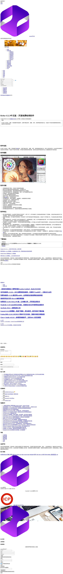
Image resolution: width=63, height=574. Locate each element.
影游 (16, 454)
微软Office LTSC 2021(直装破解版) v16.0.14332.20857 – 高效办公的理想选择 (19, 424)
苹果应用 (11, 54)
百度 (4, 71)
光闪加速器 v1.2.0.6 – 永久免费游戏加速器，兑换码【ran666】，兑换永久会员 (25, 292)
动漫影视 (9, 64)
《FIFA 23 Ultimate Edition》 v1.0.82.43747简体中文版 (15, 385)
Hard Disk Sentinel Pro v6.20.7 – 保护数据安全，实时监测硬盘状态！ (17, 423)
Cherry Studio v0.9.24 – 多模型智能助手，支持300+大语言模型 (20, 317)
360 (3, 77)
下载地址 (3, 246)
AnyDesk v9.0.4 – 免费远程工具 (10, 308)
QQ (1, 366)
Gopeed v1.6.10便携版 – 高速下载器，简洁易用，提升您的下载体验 (22, 311)
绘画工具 (5, 286)
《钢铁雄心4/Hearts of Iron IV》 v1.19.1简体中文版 (14, 376)
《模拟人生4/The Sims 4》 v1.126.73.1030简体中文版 (14, 382)
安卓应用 (11, 53)
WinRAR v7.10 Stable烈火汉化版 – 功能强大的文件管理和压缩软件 (22, 305)
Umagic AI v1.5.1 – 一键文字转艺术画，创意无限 (10, 249)
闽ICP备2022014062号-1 (19, 505)
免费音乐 (5, 92)
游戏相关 (11, 55)
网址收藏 (5, 436)
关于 (8, 68)
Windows (11, 59)
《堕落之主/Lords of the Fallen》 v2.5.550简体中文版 (14, 384)
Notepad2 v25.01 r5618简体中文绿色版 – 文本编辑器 (14, 429)
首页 (8, 49)
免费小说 (40, 454)
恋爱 (37, 454)
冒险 (11, 454)
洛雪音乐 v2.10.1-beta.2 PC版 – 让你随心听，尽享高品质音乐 (20, 301)
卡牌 (57, 454)
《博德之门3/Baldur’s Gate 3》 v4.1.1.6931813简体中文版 (15, 380)
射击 (18, 454)
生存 (20, 454)
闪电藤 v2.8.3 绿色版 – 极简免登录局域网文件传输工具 (15, 428)
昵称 (1, 364)
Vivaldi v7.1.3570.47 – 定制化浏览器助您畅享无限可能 (14, 427)
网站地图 (5, 438)
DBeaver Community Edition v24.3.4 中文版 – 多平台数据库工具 (16, 426)
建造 (28, 454)
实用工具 (11, 58)
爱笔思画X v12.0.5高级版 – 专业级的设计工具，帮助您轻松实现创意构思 (16, 251)
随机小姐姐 (9, 65)
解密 (6, 454)
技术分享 (9, 60)
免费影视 (5, 91)
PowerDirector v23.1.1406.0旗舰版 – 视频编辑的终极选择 (15, 419)
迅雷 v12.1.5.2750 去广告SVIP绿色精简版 (12, 418)
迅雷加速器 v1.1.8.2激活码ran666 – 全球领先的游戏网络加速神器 (21, 295)
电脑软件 (11, 51)
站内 (4, 70)
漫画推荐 (9, 63)
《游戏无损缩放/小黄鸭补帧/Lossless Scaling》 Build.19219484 (20, 289)
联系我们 (6, 260)
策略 (8, 454)
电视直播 (31, 454)
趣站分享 (9, 61)
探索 (23, 454)
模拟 (14, 454)
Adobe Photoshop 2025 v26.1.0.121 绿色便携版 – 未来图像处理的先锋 (17, 420)
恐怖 (46, 454)
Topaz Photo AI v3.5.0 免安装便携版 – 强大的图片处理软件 (15, 422)
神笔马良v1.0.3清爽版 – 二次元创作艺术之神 (10, 255)
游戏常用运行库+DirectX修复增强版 (12, 298)
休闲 (43, 454)
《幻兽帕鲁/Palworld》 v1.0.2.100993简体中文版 (13, 379)
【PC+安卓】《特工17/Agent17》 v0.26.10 (12, 383)
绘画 (17, 148)
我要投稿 (5, 437)
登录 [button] (1, 2)
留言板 (8, 67)
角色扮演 (53, 454)
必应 (4, 74)
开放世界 (25, 454)
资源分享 (9, 50)
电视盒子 (11, 57)
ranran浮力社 (32, 36)
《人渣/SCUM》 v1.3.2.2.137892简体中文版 (12, 378)
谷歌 (4, 73)
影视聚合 (49, 454)
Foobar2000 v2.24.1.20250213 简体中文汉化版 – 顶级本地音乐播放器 (22, 314)
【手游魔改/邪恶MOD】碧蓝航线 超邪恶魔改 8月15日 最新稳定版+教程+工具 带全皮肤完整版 (23, 374)
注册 (1, 3)
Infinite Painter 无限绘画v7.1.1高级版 (8, 253)
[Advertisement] (31, 104)
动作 (35, 454)
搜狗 (4, 75)
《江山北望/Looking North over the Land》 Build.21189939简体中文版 (18, 375)
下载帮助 (5, 435)
